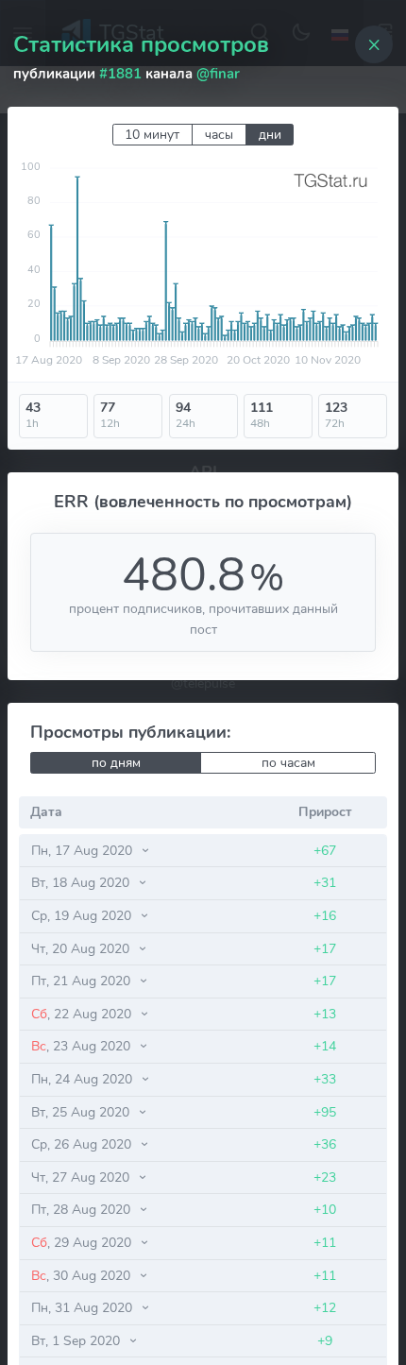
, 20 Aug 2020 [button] (82, 948)
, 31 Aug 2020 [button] (83, 1307)
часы (219, 135)
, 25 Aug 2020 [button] (82, 1111)
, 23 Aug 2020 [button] (82, 1045)
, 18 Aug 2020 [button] (82, 882)
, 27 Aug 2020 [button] (82, 1177)
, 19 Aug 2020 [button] (83, 915)
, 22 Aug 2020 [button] (83, 1013)
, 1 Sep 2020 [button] (77, 1340)
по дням (116, 763)
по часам (288, 763)
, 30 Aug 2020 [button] (82, 1275)
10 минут (152, 135)
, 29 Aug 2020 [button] (83, 1242)
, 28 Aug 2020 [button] (82, 1209)
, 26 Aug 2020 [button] (83, 1144)
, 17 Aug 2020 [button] (83, 850)
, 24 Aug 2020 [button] (83, 1078)
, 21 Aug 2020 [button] (82, 980)
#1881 (120, 73)
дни (270, 135)
